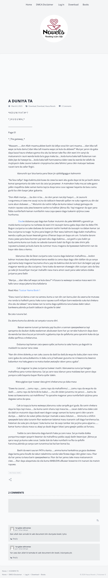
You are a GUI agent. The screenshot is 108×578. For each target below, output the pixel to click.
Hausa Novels (50, 106)
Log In (61, 4)
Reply (15, 539)
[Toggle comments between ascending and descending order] (98, 520)
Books (86, 4)
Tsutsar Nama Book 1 (29, 290)
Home (29, 4)
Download (73, 4)
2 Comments (66, 106)
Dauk (20, 221)
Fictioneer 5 (101, 574)
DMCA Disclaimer (45, 4)
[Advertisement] (54, 78)
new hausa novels (14, 473)
